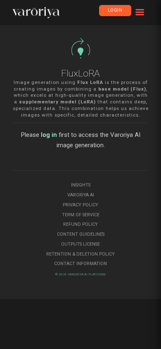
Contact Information (80, 263)
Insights (80, 185)
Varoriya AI (80, 195)
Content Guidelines (80, 234)
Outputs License (80, 244)
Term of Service (80, 215)
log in (49, 135)
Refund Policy (80, 224)
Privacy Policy (80, 205)
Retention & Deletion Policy (80, 254)
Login (115, 10)
